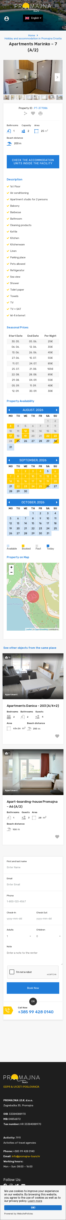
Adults (10, 929)
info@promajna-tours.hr (26, 1156)
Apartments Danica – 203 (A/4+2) (33, 706)
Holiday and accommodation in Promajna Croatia (33, 38)
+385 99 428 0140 (35, 1012)
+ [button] (11, 567)
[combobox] (18, 936)
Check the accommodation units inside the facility (33, 162)
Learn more (35, 1201)
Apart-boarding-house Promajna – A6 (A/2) (32, 804)
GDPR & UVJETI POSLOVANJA (21, 1086)
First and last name (17, 861)
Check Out (41, 912)
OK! (33, 1207)
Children (40, 929)
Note (9, 946)
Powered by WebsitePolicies (18, 1213)
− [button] (11, 572)
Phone (10, 895)
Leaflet (29, 629)
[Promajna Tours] (33, 10)
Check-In (11, 912)
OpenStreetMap (41, 629)
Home (31, 35)
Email (9, 878)
